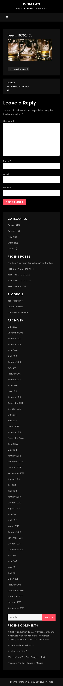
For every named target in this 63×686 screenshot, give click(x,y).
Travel (11, 248)
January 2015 (14, 432)
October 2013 (14, 467)
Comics (12, 225)
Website (7, 187)
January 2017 (14, 379)
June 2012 (12, 514)
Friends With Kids (25, 645)
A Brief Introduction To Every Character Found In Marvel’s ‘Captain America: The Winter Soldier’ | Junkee (31, 635)
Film (10, 236)
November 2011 (15, 537)
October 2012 (14, 502)
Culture (11, 231)
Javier (11, 645)
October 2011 (14, 543)
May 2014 (12, 449)
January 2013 (14, 496)
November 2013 (15, 461)
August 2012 (14, 508)
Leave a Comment (19, 69)
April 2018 (12, 356)
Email (6, 174)
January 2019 (14, 344)
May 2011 (12, 567)
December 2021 (15, 332)
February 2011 (14, 584)
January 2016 (14, 397)
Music (10, 242)
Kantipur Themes (44, 681)
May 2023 (12, 326)
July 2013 (12, 485)
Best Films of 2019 (17, 286)
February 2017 (15, 373)
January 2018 (14, 362)
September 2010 (16, 608)
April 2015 (12, 420)
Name (7, 161)
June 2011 (12, 561)
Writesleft (31, 4)
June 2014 (13, 444)
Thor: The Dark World (38, 639)
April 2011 (12, 573)
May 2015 (12, 414)
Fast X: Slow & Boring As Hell (21, 268)
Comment (9, 121)
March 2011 (13, 578)
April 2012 (12, 520)
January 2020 (14, 338)
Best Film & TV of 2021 (19, 274)
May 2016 (12, 391)
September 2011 (15, 549)
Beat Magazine (15, 300)
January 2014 (14, 455)
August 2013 (14, 479)
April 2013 (12, 491)
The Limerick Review (18, 312)
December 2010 (16, 590)
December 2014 (16, 438)
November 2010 (15, 596)
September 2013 (16, 473)
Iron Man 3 (22, 651)
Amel (10, 651)
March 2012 (13, 526)
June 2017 (13, 367)
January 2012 (14, 532)
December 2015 (15, 403)
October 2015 (14, 408)
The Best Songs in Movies (34, 657)
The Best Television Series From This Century (30, 263)
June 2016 (13, 385)
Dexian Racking (15, 306)
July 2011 (12, 555)
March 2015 (13, 426)
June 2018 (13, 350)
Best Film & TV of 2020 (19, 280)
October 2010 (14, 602)
